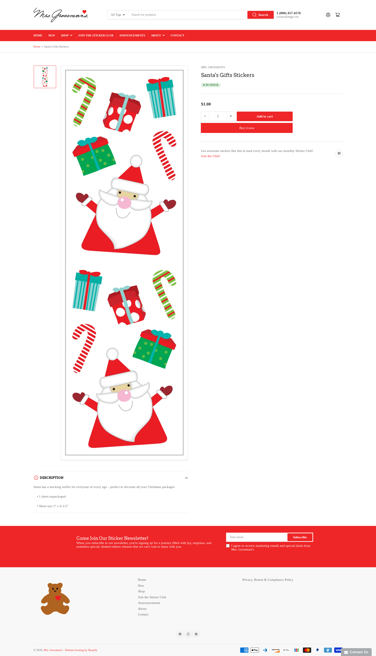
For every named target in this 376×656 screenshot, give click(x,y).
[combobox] (201, 14)
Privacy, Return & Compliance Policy (267, 579)
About (156, 35)
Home (38, 35)
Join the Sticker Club (95, 35)
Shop (65, 35)
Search (263, 15)
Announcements (132, 35)
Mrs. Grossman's (213, 67)
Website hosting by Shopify (81, 650)
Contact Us (358, 652)
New (51, 35)
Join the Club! (210, 156)
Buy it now (246, 128)
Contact (177, 35)
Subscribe (300, 537)
